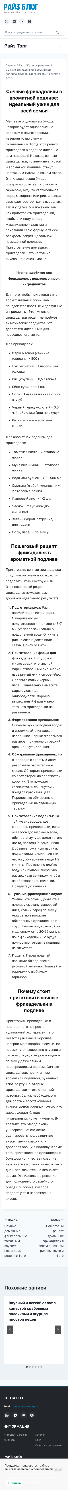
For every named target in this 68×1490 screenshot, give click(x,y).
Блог (38, 1439)
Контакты (9, 1439)
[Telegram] (14, 21)
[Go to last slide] (10, 1330)
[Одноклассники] (29, 21)
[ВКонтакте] (22, 21)
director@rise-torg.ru (25, 1406)
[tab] (27, 1367)
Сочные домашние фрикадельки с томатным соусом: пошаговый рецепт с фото (15, 1238)
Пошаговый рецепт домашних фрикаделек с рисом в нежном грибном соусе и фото (51, 1238)
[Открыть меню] (60, 46)
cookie (58, 1469)
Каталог (40, 1434)
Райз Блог (21, 6)
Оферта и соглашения (48, 1445)
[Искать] (57, 32)
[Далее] (58, 1330)
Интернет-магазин (15, 1434)
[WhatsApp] (7, 21)
